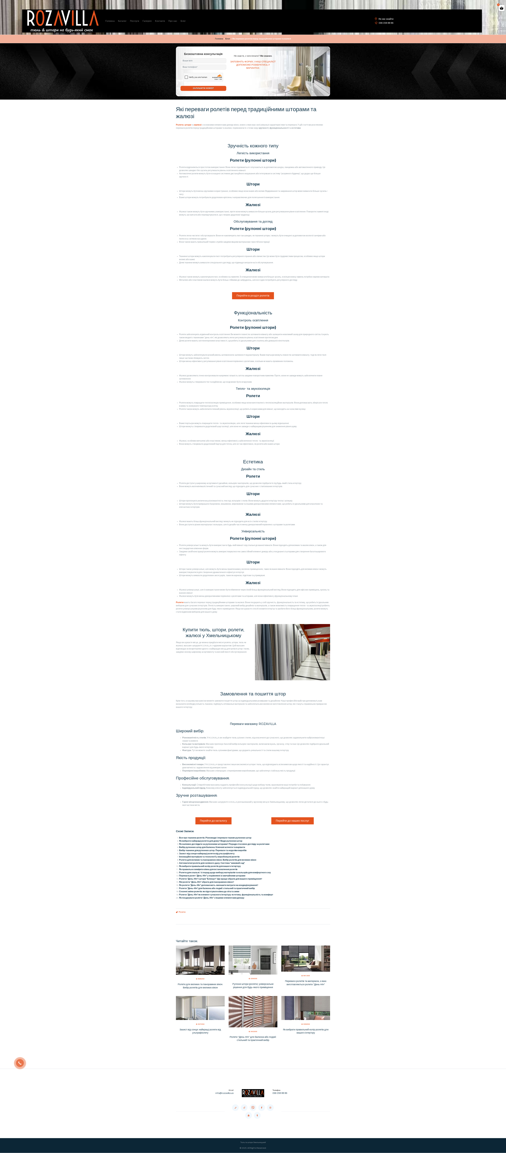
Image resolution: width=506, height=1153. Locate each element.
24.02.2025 (254, 1031)
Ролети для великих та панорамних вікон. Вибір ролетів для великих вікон (217, 860)
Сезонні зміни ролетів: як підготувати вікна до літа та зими (209, 891)
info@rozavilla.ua (225, 1093)
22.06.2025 (254, 978)
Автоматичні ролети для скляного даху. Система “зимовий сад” (212, 863)
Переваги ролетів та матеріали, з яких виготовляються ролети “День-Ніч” (305, 983)
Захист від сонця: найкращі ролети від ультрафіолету (206, 854)
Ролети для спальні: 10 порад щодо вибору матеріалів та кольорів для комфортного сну (225, 873)
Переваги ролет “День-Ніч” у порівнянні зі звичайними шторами (212, 876)
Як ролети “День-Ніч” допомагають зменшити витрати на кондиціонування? (218, 885)
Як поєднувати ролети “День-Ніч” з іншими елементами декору (211, 898)
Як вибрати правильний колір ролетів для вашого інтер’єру (210, 866)
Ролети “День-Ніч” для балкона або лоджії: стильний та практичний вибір (217, 888)
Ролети (182, 912)
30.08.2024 (306, 1024)
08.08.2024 (201, 979)
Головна (219, 39)
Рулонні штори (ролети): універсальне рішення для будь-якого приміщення (253, 986)
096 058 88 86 (280, 1093)
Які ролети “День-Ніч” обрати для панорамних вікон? (206, 882)
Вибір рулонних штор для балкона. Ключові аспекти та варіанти (212, 847)
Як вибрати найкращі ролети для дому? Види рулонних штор (210, 841)
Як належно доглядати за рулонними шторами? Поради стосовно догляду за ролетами (224, 844)
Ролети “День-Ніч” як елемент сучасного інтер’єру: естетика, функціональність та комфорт (226, 895)
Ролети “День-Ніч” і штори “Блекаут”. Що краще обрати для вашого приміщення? (220, 879)
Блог (227, 39)
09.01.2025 (306, 975)
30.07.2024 (201, 1024)
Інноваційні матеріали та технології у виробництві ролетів (209, 857)
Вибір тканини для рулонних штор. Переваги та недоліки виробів (213, 850)
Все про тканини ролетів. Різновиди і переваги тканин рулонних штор (215, 838)
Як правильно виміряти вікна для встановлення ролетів (208, 869)
